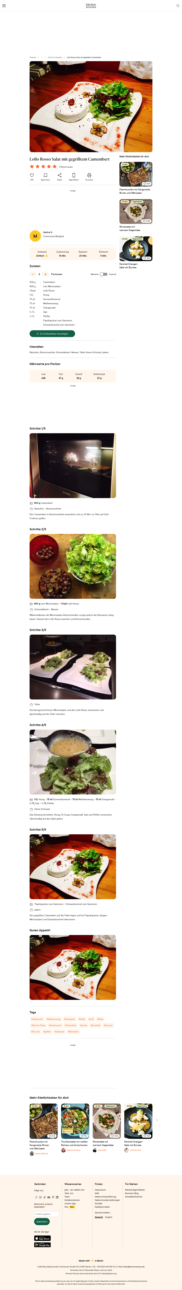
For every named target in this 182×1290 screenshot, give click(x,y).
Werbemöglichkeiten (135, 1189)
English (108, 1217)
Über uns (69, 1193)
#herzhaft (95, 1025)
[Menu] (4, 5)
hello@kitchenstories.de (134, 1266)
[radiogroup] (44, 167)
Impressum (100, 1189)
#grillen (47, 1031)
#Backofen (73, 1031)
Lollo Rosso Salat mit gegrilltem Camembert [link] (84, 57)
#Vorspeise (69, 1019)
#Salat (82, 1019)
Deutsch (99, 1217)
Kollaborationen (72, 1200)
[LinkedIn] (57, 1197)
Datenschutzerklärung (105, 1196)
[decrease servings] (33, 274)
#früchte (108, 1025)
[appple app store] (46, 1238)
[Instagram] (40, 1197)
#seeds (83, 1025)
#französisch (55, 1025)
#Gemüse (59, 1031)
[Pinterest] (53, 1197)
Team (67, 1196)
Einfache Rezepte (55, 57)
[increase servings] (45, 274)
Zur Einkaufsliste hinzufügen (54, 333)
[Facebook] (36, 1197)
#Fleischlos (70, 1025)
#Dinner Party (38, 1025)
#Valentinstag (53, 1019)
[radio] (32, 166)
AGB (97, 1193)
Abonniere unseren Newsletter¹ (43, 1205)
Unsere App (70, 1203)
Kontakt (98, 1203)
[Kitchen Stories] (91, 5)
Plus (69, 1207)
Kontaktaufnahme (133, 1196)
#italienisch (37, 1019)
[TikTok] (45, 1197)
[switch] (103, 274)
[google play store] (46, 1245)
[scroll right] (156, 1120)
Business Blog (131, 1193)
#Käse (100, 1019)
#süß (91, 1019)
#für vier (35, 1031)
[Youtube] (49, 1197)
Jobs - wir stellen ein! (74, 1189)
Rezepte (33, 57)
